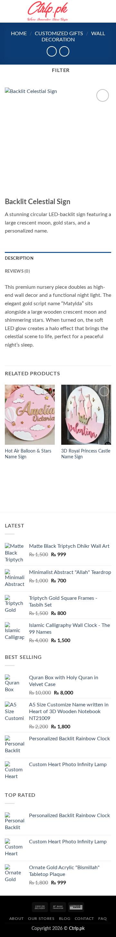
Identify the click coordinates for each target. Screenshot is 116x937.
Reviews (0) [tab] (17, 271)
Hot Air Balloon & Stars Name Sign (28, 454)
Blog (64, 919)
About (16, 919)
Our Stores (41, 919)
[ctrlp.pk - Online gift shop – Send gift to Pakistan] (47, 11)
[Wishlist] (86, 11)
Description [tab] (19, 258)
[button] (9, 11)
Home (19, 33)
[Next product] (52, 51)
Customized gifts (59, 33)
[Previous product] (64, 51)
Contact (84, 919)
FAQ (102, 919)
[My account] (97, 11)
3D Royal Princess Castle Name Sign (85, 454)
